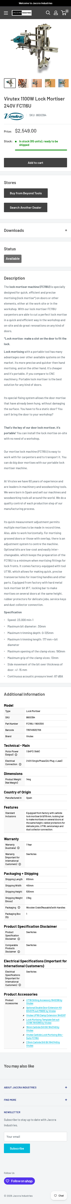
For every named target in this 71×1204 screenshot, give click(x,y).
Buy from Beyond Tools (26, 193)
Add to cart (35, 162)
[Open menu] (6, 13)
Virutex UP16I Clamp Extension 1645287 (46, 1015)
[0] (63, 12)
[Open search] (48, 13)
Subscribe (17, 1148)
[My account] (56, 13)
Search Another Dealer (25, 207)
